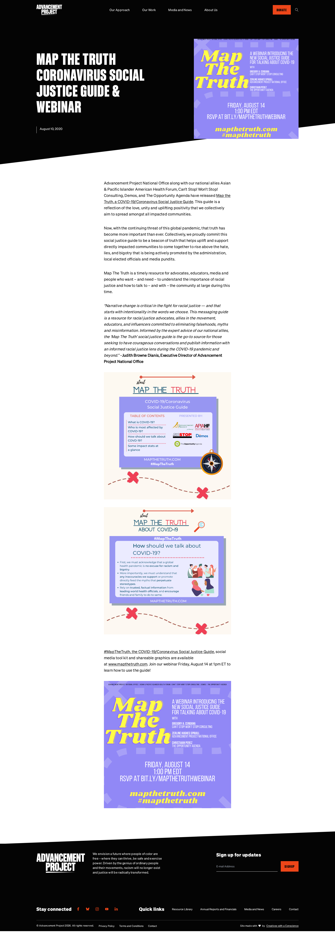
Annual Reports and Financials (218, 909)
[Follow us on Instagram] (97, 909)
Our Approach (120, 10)
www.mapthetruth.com (128, 663)
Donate (282, 10)
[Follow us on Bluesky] (87, 909)
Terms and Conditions (131, 925)
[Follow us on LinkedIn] (116, 909)
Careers (276, 909)
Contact (294, 909)
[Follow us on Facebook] (78, 909)
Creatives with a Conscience (282, 925)
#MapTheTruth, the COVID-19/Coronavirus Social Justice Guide (159, 651)
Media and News (180, 10)
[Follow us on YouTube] (106, 909)
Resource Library (182, 909)
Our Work (149, 10)
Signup (290, 866)
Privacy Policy (107, 925)
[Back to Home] (49, 10)
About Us (211, 10)
